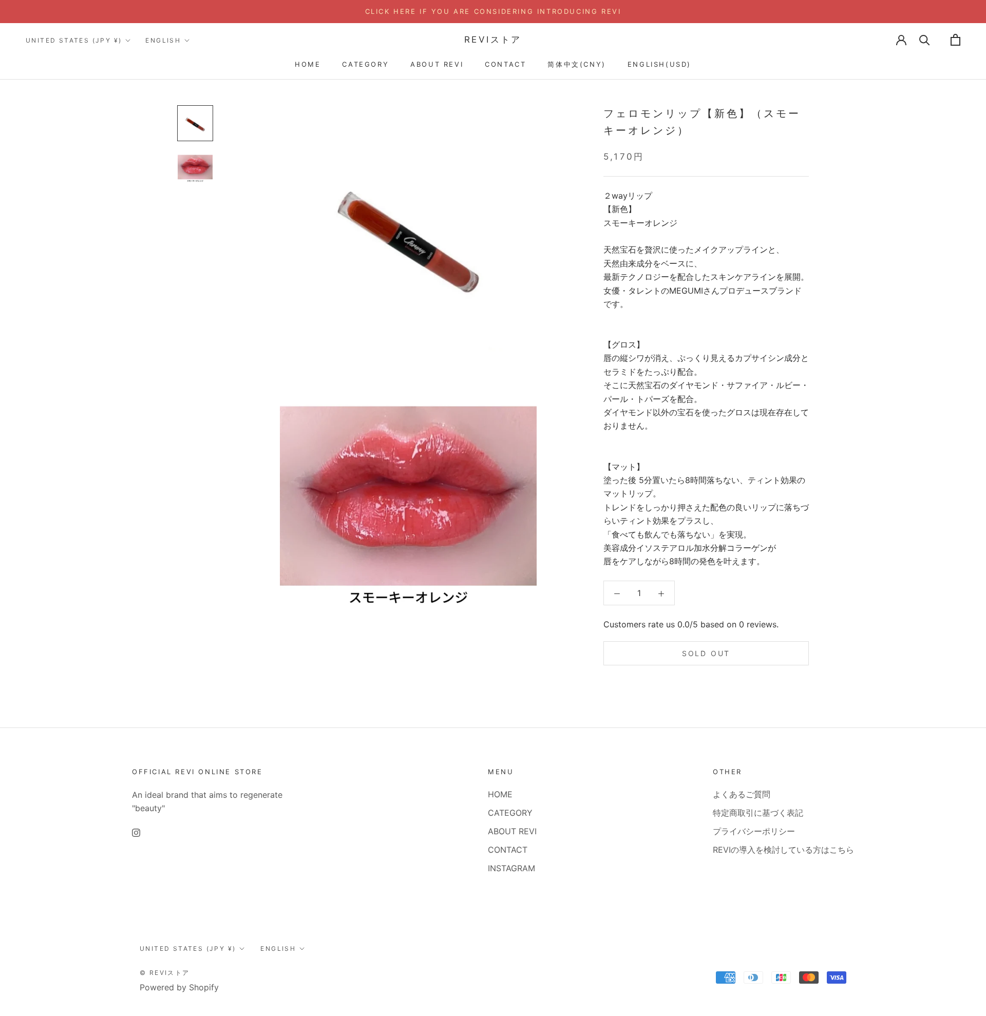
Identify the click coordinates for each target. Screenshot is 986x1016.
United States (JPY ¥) (74, 40)
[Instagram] (136, 832)
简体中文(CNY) (576, 64)
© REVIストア (165, 972)
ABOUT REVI (512, 831)
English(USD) (659, 64)
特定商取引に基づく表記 (758, 813)
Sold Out (706, 653)
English (163, 40)
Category (365, 64)
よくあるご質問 (741, 794)
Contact (505, 64)
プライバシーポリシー (754, 831)
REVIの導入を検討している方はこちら (783, 850)
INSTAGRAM (511, 868)
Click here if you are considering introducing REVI (493, 11)
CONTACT (507, 850)
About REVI (436, 64)
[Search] (924, 40)
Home (307, 64)
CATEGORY (510, 813)
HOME (500, 794)
